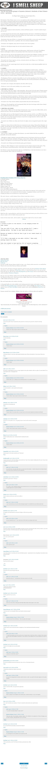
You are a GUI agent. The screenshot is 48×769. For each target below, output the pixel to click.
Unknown (5, 402)
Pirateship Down (22, 271)
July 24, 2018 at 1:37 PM (12, 510)
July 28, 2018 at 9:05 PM (13, 667)
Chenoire (2, 288)
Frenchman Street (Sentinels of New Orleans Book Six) (13, 178)
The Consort (30, 271)
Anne (4, 701)
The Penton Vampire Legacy (11, 285)
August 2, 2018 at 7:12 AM (19, 731)
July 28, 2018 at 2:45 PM (13, 660)
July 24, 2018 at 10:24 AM (12, 435)
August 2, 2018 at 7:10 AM (19, 617)
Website (2, 260)
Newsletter (5, 261)
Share (3, 313)
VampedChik (5, 451)
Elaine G (5, 435)
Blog (2, 261)
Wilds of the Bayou (13, 287)
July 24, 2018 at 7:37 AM (12, 402)
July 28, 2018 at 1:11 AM (12, 542)
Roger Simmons (6, 352)
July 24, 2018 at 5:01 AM (13, 336)
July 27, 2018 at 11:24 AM (13, 576)
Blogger (26, 767)
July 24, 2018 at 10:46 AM (19, 377)
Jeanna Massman (6, 609)
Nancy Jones (6, 336)
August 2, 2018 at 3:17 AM (13, 709)
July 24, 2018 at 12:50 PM (13, 476)
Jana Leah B (5, 667)
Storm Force (40, 287)
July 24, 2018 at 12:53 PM (11, 494)
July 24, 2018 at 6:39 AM (14, 352)
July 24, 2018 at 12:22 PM (14, 458)
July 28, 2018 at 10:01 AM (12, 644)
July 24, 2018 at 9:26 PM (14, 535)
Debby (4, 386)
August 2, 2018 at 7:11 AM (19, 692)
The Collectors (38, 285)
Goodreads (3, 263)
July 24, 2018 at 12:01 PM (13, 451)
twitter (7, 260)
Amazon (24, 219)
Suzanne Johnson (10, 327)
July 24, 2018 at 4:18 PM (10, 526)
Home (24, 763)
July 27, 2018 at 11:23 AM (13, 467)
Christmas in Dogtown (13, 273)
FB (5, 260)
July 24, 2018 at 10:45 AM (19, 360)
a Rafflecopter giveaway (6, 308)
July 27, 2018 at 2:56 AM (15, 609)
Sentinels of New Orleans (40, 268)
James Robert (6, 551)
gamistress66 (6, 660)
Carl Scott (5, 510)
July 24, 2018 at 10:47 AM (19, 410)
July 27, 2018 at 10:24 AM (12, 625)
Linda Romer (5, 476)
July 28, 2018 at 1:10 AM (13, 484)
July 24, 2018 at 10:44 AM (19, 327)
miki (4, 368)
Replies (6, 325)
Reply (4, 323)
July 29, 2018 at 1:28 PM (10, 701)
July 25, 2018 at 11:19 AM (12, 568)
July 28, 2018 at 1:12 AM (13, 633)
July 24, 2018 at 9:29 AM (12, 418)
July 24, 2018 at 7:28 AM (11, 386)
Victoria (4, 494)
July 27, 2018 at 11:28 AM (13, 502)
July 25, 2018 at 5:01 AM (13, 551)
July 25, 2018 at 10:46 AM (13, 559)
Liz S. (4, 526)
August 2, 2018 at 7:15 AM (19, 714)
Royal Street (18, 270)
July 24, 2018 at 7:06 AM (10, 368)
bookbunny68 (6, 458)
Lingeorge (5, 418)
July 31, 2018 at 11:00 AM (12, 740)
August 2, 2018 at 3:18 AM (13, 652)
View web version (24, 765)
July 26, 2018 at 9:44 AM (12, 593)
